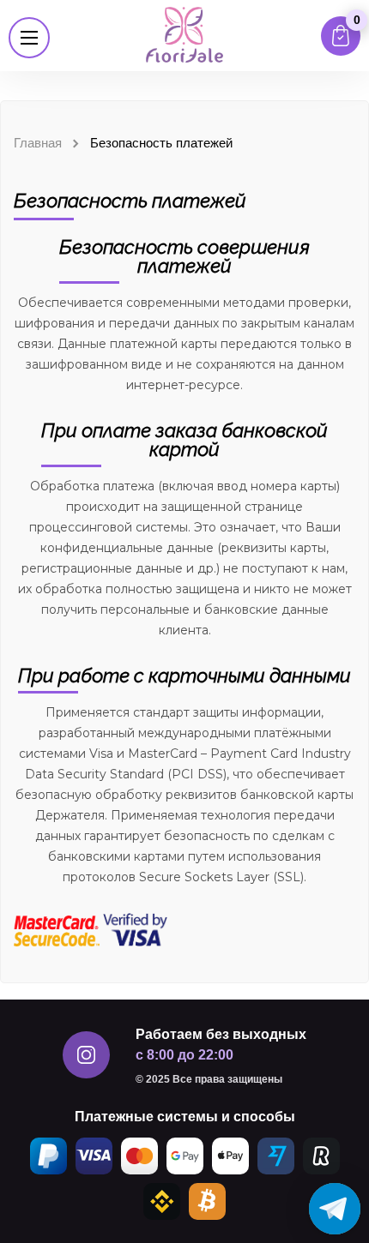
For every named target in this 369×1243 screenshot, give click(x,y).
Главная (38, 142)
